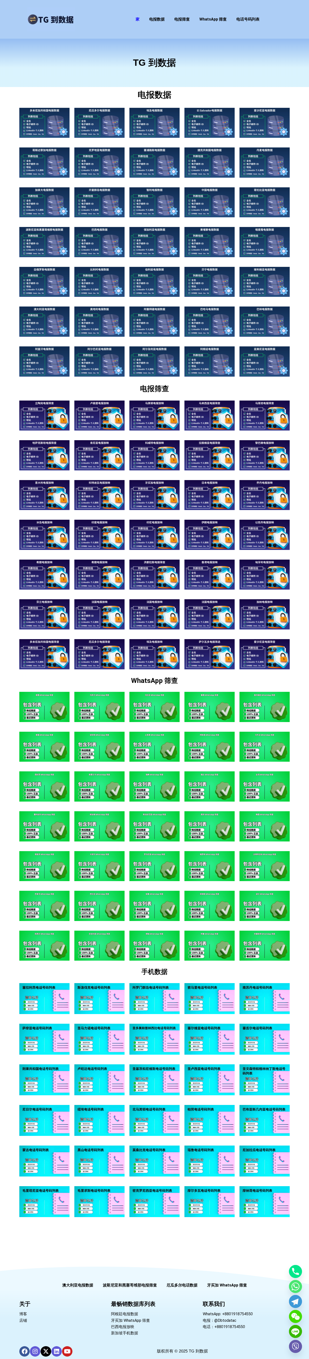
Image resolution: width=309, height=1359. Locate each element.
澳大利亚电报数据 (77, 1285)
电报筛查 (182, 19)
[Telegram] (295, 1301)
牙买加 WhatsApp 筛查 (227, 1285)
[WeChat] (295, 1316)
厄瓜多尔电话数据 (182, 1285)
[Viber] (295, 1346)
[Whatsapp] (295, 1286)
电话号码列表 (248, 19)
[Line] (295, 1331)
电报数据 (157, 19)
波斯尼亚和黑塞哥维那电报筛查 (130, 1285)
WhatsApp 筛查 (213, 19)
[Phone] (295, 1271)
